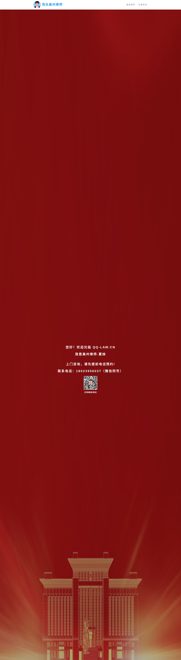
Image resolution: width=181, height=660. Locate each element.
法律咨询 (142, 5)
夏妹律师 (130, 5)
